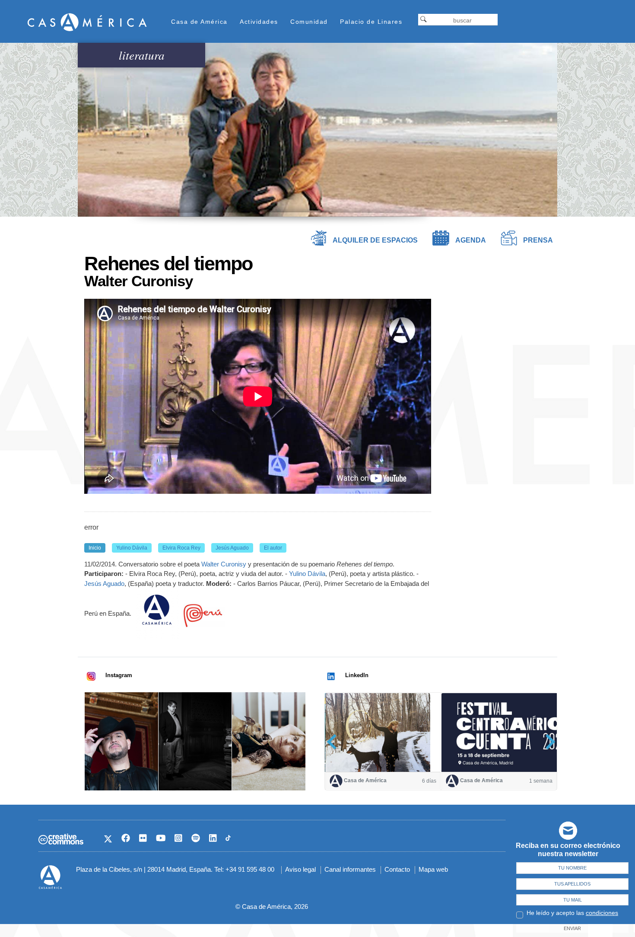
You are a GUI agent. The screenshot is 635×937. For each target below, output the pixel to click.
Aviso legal (300, 869)
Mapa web (433, 869)
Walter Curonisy (223, 564)
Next (547, 741)
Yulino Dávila (307, 573)
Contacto (397, 869)
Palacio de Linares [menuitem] (371, 21)
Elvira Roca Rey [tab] (181, 548)
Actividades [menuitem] (259, 21)
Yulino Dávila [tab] (131, 548)
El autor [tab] (273, 548)
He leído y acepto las (572, 913)
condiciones (602, 912)
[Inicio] (87, 22)
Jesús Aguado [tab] (232, 548)
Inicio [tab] (95, 548)
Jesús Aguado (104, 583)
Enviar (572, 928)
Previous (334, 741)
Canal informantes (350, 869)
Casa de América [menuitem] (199, 21)
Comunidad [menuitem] (309, 21)
